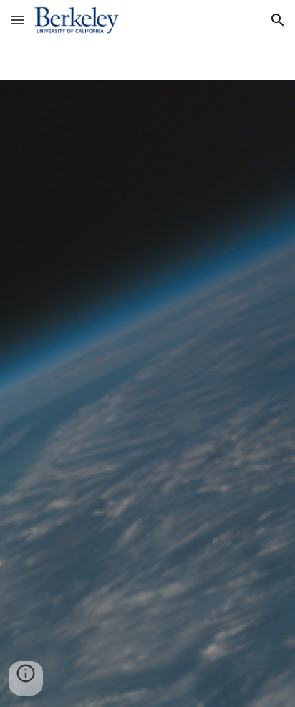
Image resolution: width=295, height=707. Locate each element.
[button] (17, 19)
